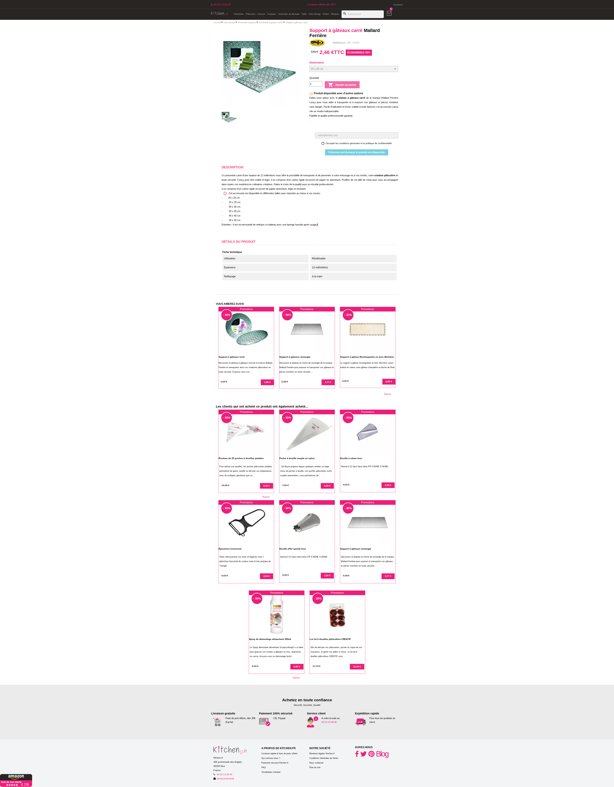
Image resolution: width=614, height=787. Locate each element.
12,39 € (357, 666)
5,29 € (327, 485)
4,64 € (266, 576)
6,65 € (297, 666)
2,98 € (388, 485)
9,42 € (266, 485)
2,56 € (327, 575)
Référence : (340, 42)
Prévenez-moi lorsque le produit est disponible (356, 152)
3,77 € (328, 382)
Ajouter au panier (342, 84)
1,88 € (267, 382)
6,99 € (389, 381)
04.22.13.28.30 (329, 722)
